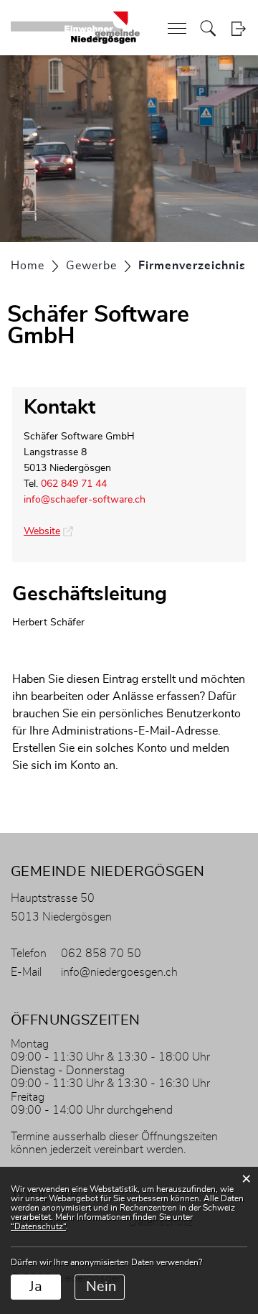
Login (238, 28)
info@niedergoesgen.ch (119, 972)
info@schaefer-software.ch (84, 500)
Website (48, 531)
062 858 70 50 (101, 953)
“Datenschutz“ (38, 1226)
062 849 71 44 (74, 484)
